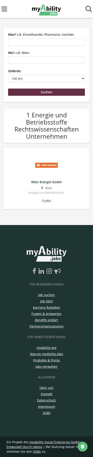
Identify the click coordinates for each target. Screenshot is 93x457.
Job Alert (46, 301)
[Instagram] (49, 271)
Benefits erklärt (46, 320)
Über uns (46, 388)
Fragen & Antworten (46, 314)
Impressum (46, 406)
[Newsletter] (57, 271)
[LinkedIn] (42, 271)
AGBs (47, 413)
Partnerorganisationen (47, 326)
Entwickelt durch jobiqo (24, 447)
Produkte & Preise (46, 360)
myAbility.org (46, 348)
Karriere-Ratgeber (46, 307)
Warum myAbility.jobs (46, 354)
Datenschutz (46, 400)
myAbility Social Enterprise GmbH (55, 442)
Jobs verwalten (46, 366)
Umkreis (14, 71)
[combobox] (46, 42)
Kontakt (46, 394)
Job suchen (46, 295)
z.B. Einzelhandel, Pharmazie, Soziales (41, 34)
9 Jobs (46, 200)
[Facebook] (35, 271)
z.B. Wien (18, 53)
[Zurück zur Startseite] (46, 9)
